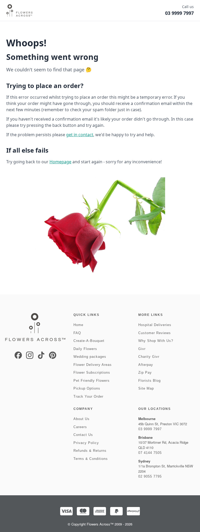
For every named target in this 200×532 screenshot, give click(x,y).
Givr (142, 349)
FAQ (77, 333)
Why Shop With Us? (155, 341)
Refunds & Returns (90, 451)
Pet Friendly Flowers (91, 381)
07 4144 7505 (150, 453)
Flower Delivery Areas (92, 365)
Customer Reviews (154, 333)
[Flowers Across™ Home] (19, 10)
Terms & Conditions (90, 459)
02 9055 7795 (150, 476)
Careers (80, 427)
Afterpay (145, 365)
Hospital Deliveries (154, 325)
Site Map (146, 388)
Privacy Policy (86, 443)
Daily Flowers (85, 349)
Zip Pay (145, 372)
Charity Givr (148, 357)
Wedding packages (89, 357)
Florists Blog (149, 381)
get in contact (79, 134)
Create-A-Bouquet (88, 341)
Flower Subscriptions (91, 372)
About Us (81, 419)
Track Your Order (88, 396)
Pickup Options (86, 388)
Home (78, 325)
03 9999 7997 (150, 429)
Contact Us (83, 435)
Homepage (60, 162)
